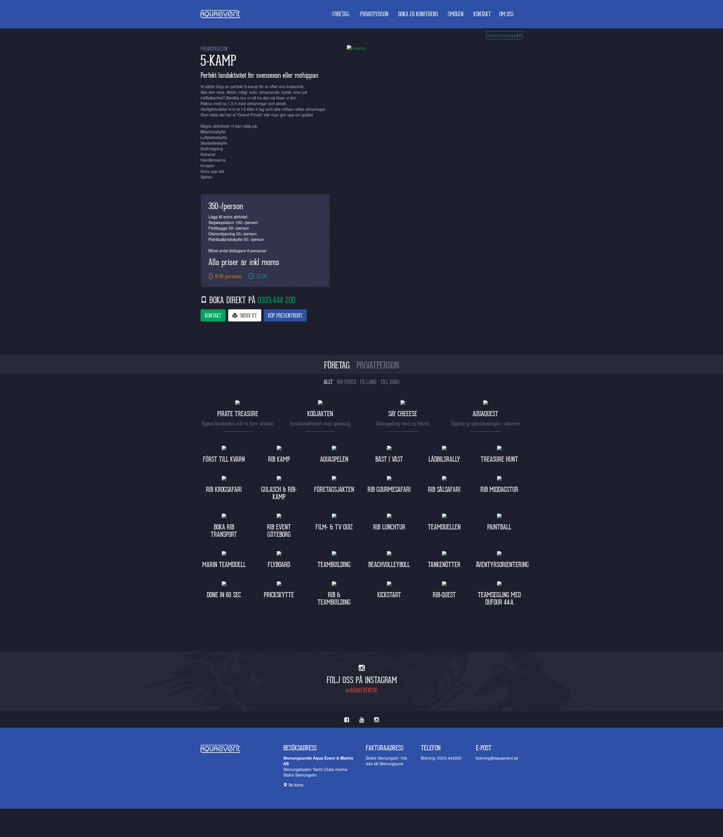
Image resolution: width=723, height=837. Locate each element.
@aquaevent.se (361, 690)
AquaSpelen (334, 459)
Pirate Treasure (237, 414)
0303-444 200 (276, 300)
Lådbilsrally (444, 459)
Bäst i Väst (389, 459)
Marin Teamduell (224, 565)
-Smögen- (456, 14)
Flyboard (279, 565)
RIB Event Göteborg (279, 531)
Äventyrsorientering (502, 565)
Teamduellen (444, 527)
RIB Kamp (279, 459)
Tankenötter (444, 565)
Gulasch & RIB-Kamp (279, 493)
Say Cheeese (402, 414)
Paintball (499, 527)
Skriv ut (247, 315)
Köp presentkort (285, 315)
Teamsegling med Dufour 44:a (499, 598)
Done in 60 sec (224, 595)
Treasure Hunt (499, 459)
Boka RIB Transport (224, 531)
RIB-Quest (444, 595)
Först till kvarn (224, 459)
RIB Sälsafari (444, 490)
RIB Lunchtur (389, 527)
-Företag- (340, 14)
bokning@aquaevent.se (497, 758)
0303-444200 (449, 758)
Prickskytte (279, 595)
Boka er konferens (418, 14)
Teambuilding (333, 565)
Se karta (295, 785)
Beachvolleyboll (389, 565)
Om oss (506, 14)
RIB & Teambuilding (333, 598)
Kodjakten (320, 414)
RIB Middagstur (499, 490)
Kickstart (389, 595)
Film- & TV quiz (334, 527)
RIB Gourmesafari (389, 490)
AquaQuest (485, 414)
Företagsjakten (334, 490)
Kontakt (482, 14)
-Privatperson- (374, 14)
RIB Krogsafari (224, 490)
